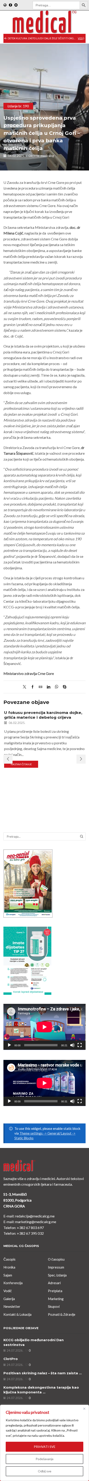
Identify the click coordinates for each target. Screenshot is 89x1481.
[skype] (63, 687)
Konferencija (13, 1283)
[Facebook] (10, 5)
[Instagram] (5, 5)
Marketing (56, 1299)
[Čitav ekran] (79, 1045)
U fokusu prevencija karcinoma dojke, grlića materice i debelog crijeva (43, 714)
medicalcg (47, 156)
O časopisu (56, 1259)
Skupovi (54, 1306)
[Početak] (9, 1045)
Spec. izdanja (57, 1275)
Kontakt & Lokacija (17, 1314)
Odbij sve (44, 1471)
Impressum (56, 1267)
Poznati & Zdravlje (61, 1314)
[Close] (84, 1408)
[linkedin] (48, 687)
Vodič (7, 1291)
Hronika (9, 1267)
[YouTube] (16, 5)
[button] (5, 38)
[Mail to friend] (40, 687)
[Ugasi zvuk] (72, 1045)
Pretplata (55, 1291)
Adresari (54, 1283)
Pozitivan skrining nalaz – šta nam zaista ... (42, 1373)
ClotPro (10, 1359)
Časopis (9, 1259)
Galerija (9, 1299)
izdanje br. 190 (18, 106)
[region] (44, 1443)
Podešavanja (44, 1459)
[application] (44, 1027)
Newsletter (11, 1306)
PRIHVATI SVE (44, 1447)
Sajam (7, 1275)
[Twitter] (26, 687)
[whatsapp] (56, 687)
